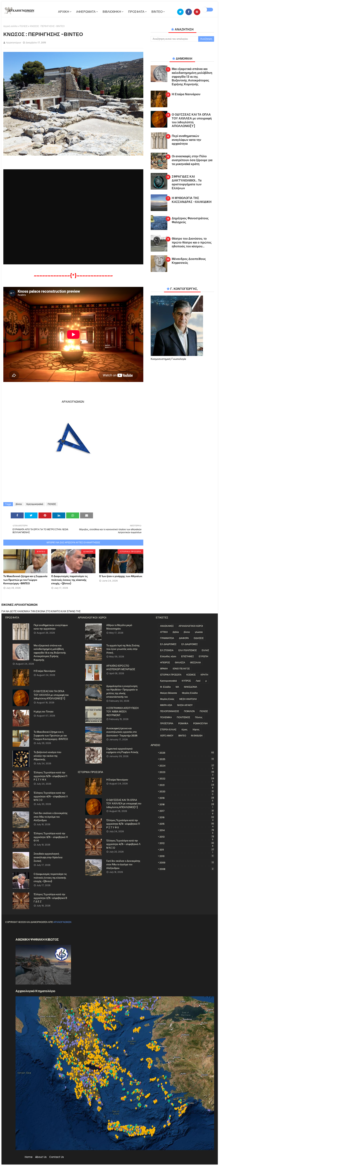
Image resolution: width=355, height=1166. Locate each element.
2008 (186, 869)
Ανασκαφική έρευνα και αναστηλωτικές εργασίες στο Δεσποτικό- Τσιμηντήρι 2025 (121, 732)
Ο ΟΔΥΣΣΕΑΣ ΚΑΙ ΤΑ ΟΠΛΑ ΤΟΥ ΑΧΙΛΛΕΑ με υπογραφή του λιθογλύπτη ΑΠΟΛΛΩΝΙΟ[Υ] (192, 120)
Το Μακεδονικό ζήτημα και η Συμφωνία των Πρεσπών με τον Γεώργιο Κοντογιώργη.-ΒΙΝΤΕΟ (25, 580)
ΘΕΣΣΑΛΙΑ (195, 662)
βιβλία (176, 632)
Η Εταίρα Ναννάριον (186, 94)
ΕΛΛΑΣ (205, 650)
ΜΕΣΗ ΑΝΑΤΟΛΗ (188, 699)
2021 (186, 785)
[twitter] (180, 12)
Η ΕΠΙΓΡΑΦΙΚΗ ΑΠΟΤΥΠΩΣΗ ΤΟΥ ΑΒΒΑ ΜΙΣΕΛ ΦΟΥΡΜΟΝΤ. (122, 711)
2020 (186, 791)
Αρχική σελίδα (10, 26)
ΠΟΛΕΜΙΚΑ (166, 717)
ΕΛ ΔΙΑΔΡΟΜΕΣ (168, 644)
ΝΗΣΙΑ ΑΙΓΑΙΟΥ (185, 705)
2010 (186, 856)
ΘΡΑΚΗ (164, 668)
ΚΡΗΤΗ (204, 674)
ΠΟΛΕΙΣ (23, 26)
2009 (186, 862)
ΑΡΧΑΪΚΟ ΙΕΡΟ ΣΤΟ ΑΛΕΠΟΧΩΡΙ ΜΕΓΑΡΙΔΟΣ (120, 667)
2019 (186, 798)
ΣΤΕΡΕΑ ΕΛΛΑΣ (168, 729)
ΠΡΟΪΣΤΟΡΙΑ (166, 723)
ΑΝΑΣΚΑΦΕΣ (167, 625)
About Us (41, 1157)
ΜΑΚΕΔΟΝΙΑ (190, 686)
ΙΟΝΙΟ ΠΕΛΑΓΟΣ (181, 668)
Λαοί (198, 680)
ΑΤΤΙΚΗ (164, 632)
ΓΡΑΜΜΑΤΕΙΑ (167, 638)
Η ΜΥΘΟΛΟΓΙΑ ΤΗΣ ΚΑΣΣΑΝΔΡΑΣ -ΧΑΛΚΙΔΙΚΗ (192, 200)
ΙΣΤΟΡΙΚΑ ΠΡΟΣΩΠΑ (170, 674)
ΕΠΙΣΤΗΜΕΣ (187, 656)
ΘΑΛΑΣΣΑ (180, 662)
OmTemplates (36, 930)
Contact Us (56, 1157)
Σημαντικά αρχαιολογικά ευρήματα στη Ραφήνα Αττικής (122, 750)
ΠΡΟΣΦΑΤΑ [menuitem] (136, 12)
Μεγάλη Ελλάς (167, 699)
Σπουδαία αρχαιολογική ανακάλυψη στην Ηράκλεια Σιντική (48, 857)
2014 (186, 830)
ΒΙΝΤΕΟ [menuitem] (157, 12)
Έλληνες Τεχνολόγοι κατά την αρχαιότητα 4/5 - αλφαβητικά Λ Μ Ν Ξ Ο (51, 796)
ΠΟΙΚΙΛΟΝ (189, 711)
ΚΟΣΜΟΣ (191, 674)
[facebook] (188, 12)
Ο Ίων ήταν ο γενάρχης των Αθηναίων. (121, 576)
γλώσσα (199, 632)
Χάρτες (196, 729)
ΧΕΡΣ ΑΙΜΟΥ (166, 735)
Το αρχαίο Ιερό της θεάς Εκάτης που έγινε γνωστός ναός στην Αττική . (123, 649)
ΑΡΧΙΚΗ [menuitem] (63, 12)
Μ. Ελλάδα (165, 686)
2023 (186, 772)
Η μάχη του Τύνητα (43, 711)
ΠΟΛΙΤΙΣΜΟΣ (183, 717)
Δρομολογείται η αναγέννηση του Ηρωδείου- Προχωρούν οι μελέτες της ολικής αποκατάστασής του (122, 691)
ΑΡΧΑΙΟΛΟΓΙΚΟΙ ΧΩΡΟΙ (191, 625)
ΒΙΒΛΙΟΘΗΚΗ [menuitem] (112, 12)
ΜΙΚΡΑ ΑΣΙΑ (166, 705)
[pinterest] (197, 12)
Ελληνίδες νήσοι (168, 656)
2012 (186, 843)
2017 (186, 811)
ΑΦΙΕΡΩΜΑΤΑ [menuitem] (86, 12)
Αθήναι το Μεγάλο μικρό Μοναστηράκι (119, 627)
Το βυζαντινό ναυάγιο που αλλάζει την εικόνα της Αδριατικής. (47, 755)
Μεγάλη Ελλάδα (190, 693)
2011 (186, 850)
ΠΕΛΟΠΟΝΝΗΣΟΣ (169, 711)
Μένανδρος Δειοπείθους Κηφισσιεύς (189, 261)
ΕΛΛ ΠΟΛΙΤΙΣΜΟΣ (187, 650)
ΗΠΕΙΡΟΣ (165, 662)
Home (29, 1157)
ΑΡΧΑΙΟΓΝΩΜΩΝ (62, 922)
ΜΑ (177, 686)
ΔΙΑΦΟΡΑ (184, 638)
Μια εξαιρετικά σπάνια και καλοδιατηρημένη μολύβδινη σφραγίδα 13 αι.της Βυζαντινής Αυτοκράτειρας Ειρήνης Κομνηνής (192, 76)
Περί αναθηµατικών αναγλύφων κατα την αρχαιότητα (186, 140)
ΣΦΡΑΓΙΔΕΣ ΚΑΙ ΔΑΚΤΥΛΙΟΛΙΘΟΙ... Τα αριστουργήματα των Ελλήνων (187, 182)
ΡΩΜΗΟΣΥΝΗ (200, 723)
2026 (186, 753)
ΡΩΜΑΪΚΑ (183, 723)
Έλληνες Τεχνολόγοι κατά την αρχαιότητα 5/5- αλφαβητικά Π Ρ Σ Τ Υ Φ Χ (50, 776)
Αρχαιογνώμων (13, 42)
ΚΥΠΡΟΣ (186, 680)
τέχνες (184, 729)
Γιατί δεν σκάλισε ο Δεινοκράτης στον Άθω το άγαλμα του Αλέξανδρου (50, 816)
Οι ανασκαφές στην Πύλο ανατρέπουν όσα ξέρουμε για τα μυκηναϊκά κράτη (192, 160)
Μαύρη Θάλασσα (168, 693)
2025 (186, 759)
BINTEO (182, 735)
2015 (186, 824)
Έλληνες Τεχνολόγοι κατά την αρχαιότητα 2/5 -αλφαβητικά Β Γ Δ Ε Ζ (50, 898)
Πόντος (198, 717)
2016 (186, 817)
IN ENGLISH (196, 735)
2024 (186, 766)
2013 (186, 837)
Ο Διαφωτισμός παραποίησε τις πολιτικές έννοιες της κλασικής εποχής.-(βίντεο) (69, 580)
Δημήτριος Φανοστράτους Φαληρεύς (190, 220)
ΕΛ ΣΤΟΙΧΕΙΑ (166, 650)
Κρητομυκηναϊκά (34, 504)
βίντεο (19, 504)
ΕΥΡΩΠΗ (203, 656)
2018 (186, 804)
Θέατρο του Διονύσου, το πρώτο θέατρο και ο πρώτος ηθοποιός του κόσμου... (192, 242)
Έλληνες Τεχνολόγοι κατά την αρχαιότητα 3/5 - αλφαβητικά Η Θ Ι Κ (51, 837)
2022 (186, 779)
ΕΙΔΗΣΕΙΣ (199, 638)
